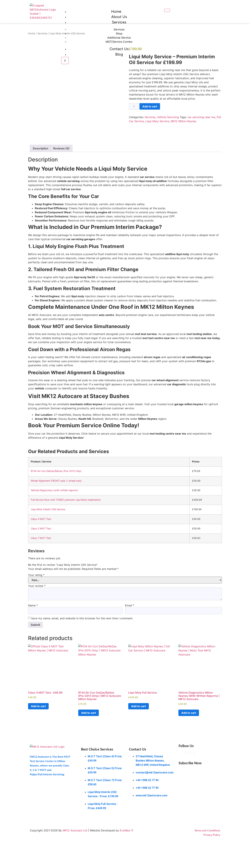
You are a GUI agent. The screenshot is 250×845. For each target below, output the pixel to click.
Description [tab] (40, 148)
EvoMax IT (126, 830)
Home (116, 11)
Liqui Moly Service (157, 121)
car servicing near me (201, 117)
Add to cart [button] (38, 706)
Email (129, 605)
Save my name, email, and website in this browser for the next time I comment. (82, 618)
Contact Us (119, 49)
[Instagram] (188, 753)
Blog (119, 54)
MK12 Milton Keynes (183, 121)
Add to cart (149, 106)
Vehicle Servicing (168, 117)
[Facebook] (185, 753)
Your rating (36, 575)
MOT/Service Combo (119, 41)
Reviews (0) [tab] (61, 148)
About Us (119, 17)
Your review (37, 585)
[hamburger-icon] (167, 10)
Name (33, 605)
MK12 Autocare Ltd (75, 830)
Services (119, 22)
